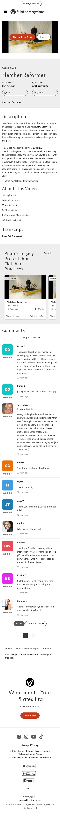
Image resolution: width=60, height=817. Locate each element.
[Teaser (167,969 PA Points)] (7, 534)
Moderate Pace (12, 200)
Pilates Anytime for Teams (29, 754)
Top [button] (20, 623)
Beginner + (11, 195)
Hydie (20, 481)
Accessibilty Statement (30, 800)
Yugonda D (22, 405)
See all (48, 253)
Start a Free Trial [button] (22, 36)
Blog (35, 745)
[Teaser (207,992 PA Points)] (7, 492)
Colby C (21, 462)
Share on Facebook (11, 102)
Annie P (21, 523)
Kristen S (21, 575)
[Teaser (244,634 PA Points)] (7, 586)
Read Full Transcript (12, 235)
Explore (46, 751)
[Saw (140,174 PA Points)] (7, 473)
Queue (39, 92)
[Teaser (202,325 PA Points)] (7, 512)
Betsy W (21, 542)
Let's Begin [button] (30, 715)
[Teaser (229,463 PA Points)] (7, 612)
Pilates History (12, 210)
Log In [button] (43, 36)
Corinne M (22, 600)
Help (26, 745)
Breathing (10, 215)
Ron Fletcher (8, 85)
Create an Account (30, 654)
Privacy (29, 751)
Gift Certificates (17, 751)
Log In (15, 654)
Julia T (20, 500)
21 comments (41, 85)
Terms (38, 751)
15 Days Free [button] (30, 3)
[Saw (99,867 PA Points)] (7, 553)
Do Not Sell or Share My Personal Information (30, 757)
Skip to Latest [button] (30, 337)
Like (9, 92)
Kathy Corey (41, 126)
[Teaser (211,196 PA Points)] (7, 416)
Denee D (21, 346)
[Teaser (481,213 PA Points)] (7, 357)
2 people (21, 409)
